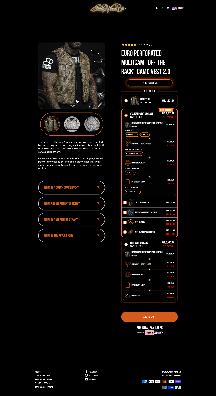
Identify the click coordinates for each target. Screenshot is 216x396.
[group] (52, 124)
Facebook (92, 371)
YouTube (92, 379)
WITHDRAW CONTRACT (44, 387)
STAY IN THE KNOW (42, 375)
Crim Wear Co (175, 371)
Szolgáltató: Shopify (171, 375)
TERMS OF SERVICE (43, 383)
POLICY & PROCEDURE (43, 379)
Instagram (93, 375)
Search (38, 371)
